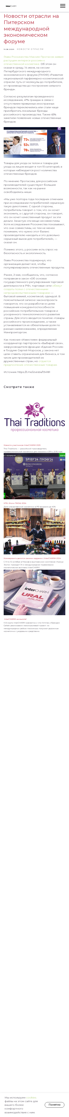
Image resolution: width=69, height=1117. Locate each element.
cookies (31, 1097)
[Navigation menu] (62, 6)
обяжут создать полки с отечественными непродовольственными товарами (33, 289)
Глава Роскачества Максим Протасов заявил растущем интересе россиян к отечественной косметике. (33, 60)
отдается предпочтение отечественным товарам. (30, 362)
